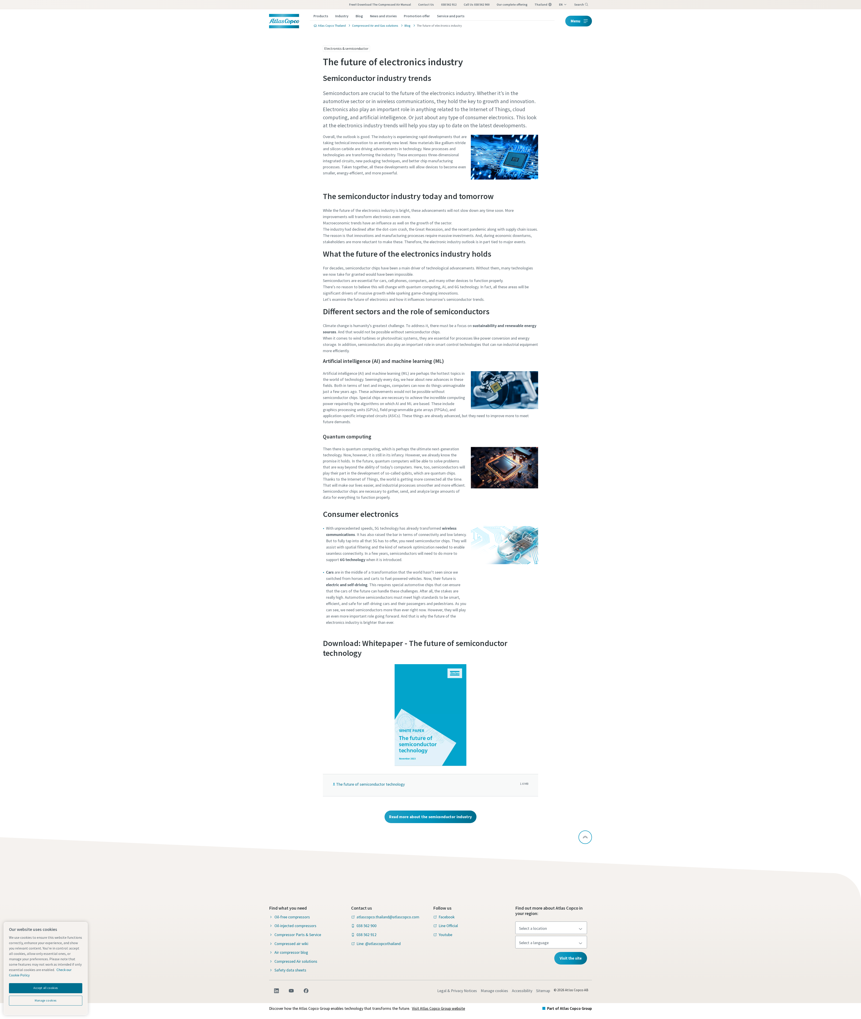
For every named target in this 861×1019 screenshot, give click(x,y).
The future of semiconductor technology (370, 784)
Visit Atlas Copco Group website (438, 1008)
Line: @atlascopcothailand (379, 943)
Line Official (448, 925)
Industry (341, 16)
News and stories (383, 16)
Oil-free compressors (292, 916)
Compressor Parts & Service (297, 934)
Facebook (447, 916)
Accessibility (522, 990)
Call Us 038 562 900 (476, 4)
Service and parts (450, 16)
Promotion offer (417, 16)
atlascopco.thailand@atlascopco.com (388, 916)
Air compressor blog (291, 952)
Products (320, 16)
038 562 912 (449, 4)
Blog (359, 16)
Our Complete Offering (512, 4)
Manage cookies (494, 990)
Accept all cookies (45, 988)
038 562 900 (366, 925)
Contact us (426, 4)
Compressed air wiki (291, 943)
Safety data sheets (290, 970)
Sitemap (543, 990)
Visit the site (571, 958)
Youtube (445, 934)
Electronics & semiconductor (346, 48)
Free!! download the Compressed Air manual (380, 4)
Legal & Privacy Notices (457, 990)
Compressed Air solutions (295, 961)
